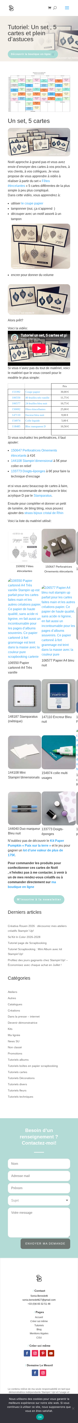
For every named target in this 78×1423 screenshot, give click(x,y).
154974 (16, 420)
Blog (39, 1329)
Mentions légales (39, 1333)
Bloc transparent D (35, 426)
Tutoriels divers (17, 1084)
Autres (12, 998)
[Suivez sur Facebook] (27, 1353)
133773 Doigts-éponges (28, 471)
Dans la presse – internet (24, 1016)
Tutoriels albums (18, 1059)
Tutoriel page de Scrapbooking (27, 943)
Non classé (15, 1047)
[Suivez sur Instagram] (35, 1353)
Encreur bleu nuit (34, 415)
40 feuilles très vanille (37, 397)
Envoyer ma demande (45, 1243)
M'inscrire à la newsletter (39, 899)
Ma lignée (14, 1035)
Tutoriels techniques (20, 1096)
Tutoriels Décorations (21, 1078)
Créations (14, 1010)
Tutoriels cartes (17, 1072)
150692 (16, 409)
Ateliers (12, 992)
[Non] (73, 1408)
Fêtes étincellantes (35, 409)
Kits (10, 1028)
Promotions (15, 1053)
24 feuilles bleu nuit (36, 403)
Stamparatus (43, 495)
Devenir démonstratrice (22, 1022)
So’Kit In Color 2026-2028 (24, 937)
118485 (16, 426)
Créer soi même (39, 1321)
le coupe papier (32, 203)
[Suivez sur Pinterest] (43, 1353)
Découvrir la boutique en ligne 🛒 (33, 54)
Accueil (39, 1317)
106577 (16, 403)
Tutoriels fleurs (17, 1090)
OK (40, 1417)
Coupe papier (32, 391)
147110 (16, 415)
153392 (16, 391)
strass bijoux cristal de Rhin (43, 513)
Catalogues (15, 1004)
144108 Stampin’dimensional (32, 460)
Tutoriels (39, 1325)
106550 (16, 397)
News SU (13, 1041)
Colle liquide (32, 420)
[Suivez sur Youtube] (51, 1353)
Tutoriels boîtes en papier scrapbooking (33, 1065)
